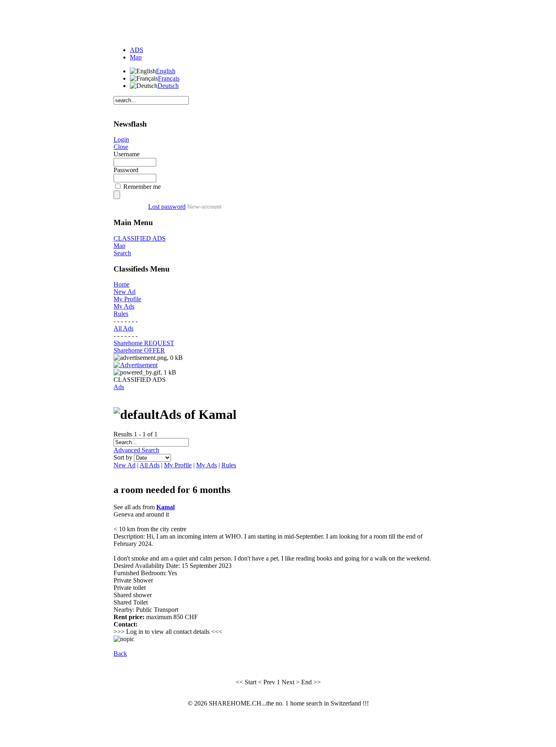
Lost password (167, 206)
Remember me (142, 186)
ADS (136, 49)
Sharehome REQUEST (144, 343)
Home (121, 284)
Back (120, 653)
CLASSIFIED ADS (140, 238)
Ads (119, 386)
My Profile (127, 299)
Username (127, 154)
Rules (121, 313)
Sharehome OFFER (139, 350)
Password (126, 169)
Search (122, 253)
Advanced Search (136, 450)
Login (121, 139)
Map (136, 57)
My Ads (124, 306)
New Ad (125, 291)
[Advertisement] (278, 21)
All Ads (124, 328)
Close (121, 146)
